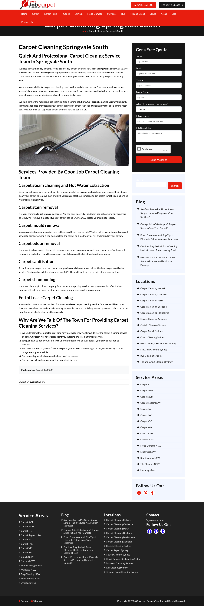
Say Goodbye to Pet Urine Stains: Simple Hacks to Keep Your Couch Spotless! (157, 213)
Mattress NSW (148, 451)
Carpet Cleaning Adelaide (153, 318)
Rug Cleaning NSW (150, 457)
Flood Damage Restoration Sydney (158, 343)
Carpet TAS (146, 415)
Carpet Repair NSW (150, 402)
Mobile (139, 80)
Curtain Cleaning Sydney (153, 325)
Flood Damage (94, 13)
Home (24, 13)
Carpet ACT (146, 384)
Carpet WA (146, 427)
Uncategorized (147, 470)
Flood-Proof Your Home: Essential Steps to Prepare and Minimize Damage (157, 261)
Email (139, 68)
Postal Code (142, 92)
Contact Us (27, 22)
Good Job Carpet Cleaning (149, 601)
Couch (66, 13)
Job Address (142, 116)
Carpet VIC (146, 421)
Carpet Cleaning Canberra (153, 294)
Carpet (35, 13)
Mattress (111, 13)
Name (139, 56)
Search (139, 179)
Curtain (79, 13)
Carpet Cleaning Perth (151, 300)
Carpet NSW (146, 390)
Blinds (153, 13)
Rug (123, 13)
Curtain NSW (147, 439)
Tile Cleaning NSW (149, 464)
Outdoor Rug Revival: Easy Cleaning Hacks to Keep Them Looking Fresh (78, 550)
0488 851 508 (145, 4)
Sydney (24, 601)
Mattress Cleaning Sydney (153, 349)
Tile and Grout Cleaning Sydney (156, 361)
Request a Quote (171, 4)
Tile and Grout (137, 13)
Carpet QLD (146, 396)
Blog (174, 13)
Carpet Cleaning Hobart (152, 288)
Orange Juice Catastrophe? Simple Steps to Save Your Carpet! (81, 531)
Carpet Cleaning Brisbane (153, 306)
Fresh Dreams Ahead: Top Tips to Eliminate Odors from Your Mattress (80, 540)
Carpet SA (145, 408)
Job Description (144, 128)
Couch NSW (146, 433)
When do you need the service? (152, 104)
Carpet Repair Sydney (151, 331)
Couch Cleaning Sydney (152, 337)
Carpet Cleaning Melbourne (154, 312)
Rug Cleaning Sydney (151, 355)
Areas (164, 13)
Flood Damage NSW (150, 445)
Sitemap (37, 601)
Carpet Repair (51, 13)
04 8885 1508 (156, 520)
